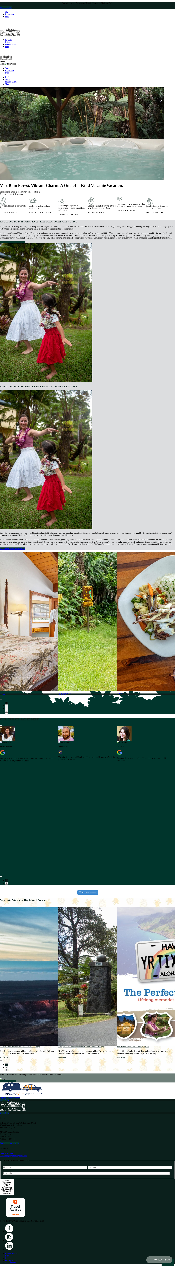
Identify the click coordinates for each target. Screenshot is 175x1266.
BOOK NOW (6, 7)
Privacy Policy (11, 1260)
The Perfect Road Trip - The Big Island (133, 1047)
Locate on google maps (9, 1143)
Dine (7, 16)
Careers (8, 1258)
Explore (8, 40)
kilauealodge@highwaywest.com (13, 1156)
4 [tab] (6, 711)
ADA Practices (11, 1263)
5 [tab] (6, 714)
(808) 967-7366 (6, 1153)
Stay (7, 12)
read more (4, 1058)
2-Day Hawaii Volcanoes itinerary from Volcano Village (81, 1047)
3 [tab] (6, 708)
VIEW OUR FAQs (8, 1081)
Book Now (4, 1100)
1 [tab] (6, 703)
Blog (7, 1256)
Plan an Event (10, 44)
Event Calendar (11, 1253)
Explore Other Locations (10, 1098)
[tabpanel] (29, 624)
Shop (7, 46)
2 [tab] (6, 706)
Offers (7, 42)
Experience (9, 14)
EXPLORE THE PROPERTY (12, 242)
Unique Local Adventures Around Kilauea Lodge (20, 1047)
